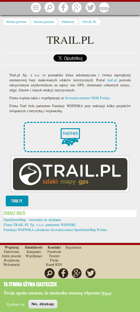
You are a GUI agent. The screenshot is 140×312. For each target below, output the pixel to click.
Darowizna (11, 251)
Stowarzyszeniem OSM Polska (87, 97)
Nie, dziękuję (43, 304)
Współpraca (33, 255)
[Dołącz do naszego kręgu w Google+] (77, 8)
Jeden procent (11, 255)
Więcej (106, 293)
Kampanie (34, 251)
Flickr (54, 260)
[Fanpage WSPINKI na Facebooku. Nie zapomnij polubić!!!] (63, 8)
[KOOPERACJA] (70, 143)
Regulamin (73, 247)
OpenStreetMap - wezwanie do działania (32, 219)
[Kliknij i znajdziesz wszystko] (36, 8)
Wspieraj (12, 247)
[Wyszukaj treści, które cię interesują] (50, 8)
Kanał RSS (54, 264)
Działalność (33, 247)
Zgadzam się (15, 304)
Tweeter (54, 255)
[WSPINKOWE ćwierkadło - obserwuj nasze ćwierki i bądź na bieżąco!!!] (90, 8)
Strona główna (16, 22)
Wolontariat (11, 264)
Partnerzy (68, 22)
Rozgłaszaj (11, 260)
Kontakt (54, 247)
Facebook (54, 251)
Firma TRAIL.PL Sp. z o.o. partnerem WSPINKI (39, 224)
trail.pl (112, 79)
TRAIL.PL (89, 22)
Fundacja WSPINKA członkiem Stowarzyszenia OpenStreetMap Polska (55, 229)
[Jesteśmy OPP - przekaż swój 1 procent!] (104, 8)
